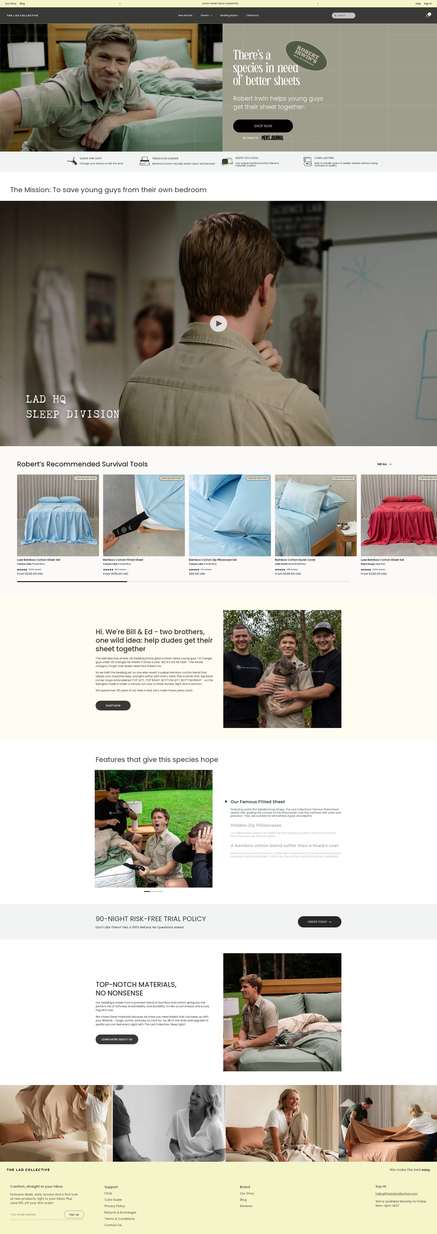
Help (418, 3)
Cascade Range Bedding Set (41, 1216)
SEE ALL (382, 464)
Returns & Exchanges (120, 1212)
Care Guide (113, 1200)
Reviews (246, 1206)
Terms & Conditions (119, 1219)
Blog (22, 3)
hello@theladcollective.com (397, 1194)
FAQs (108, 1193)
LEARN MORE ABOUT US (117, 1039)
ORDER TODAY (317, 922)
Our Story (10, 3)
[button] (147, 891)
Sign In (428, 3)
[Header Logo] (22, 15)
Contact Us (113, 1225)
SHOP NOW (263, 126)
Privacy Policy (114, 1206)
